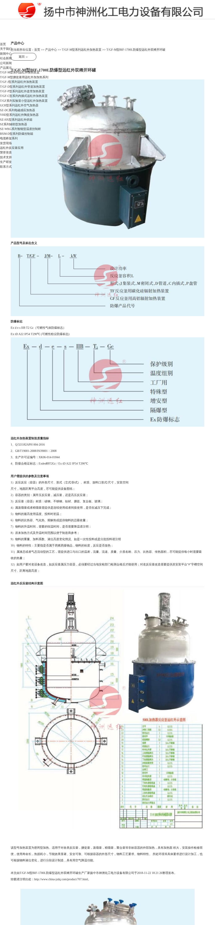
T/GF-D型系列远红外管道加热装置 (22, 86)
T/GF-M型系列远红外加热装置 (19, 72)
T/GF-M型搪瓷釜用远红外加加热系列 (24, 77)
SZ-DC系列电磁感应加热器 (17, 110)
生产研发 (6, 162)
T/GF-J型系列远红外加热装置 (19, 81)
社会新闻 (6, 58)
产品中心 (51, 49)
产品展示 (6, 67)
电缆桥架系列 (9, 138)
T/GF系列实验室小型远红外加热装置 (24, 100)
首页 (3, 44)
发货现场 (6, 143)
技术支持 (6, 157)
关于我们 (6, 48)
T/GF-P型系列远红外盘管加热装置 (22, 91)
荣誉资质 (6, 152)
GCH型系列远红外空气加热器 (19, 105)
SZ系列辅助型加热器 (13, 124)
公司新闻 (6, 63)
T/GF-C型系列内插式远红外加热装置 (24, 96)
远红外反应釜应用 (12, 147)
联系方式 (6, 166)
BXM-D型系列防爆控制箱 (16, 133)
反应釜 (66, 12)
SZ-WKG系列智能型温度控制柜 (20, 129)
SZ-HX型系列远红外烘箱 (16, 119)
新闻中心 (6, 53)
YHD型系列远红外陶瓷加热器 (19, 114)
